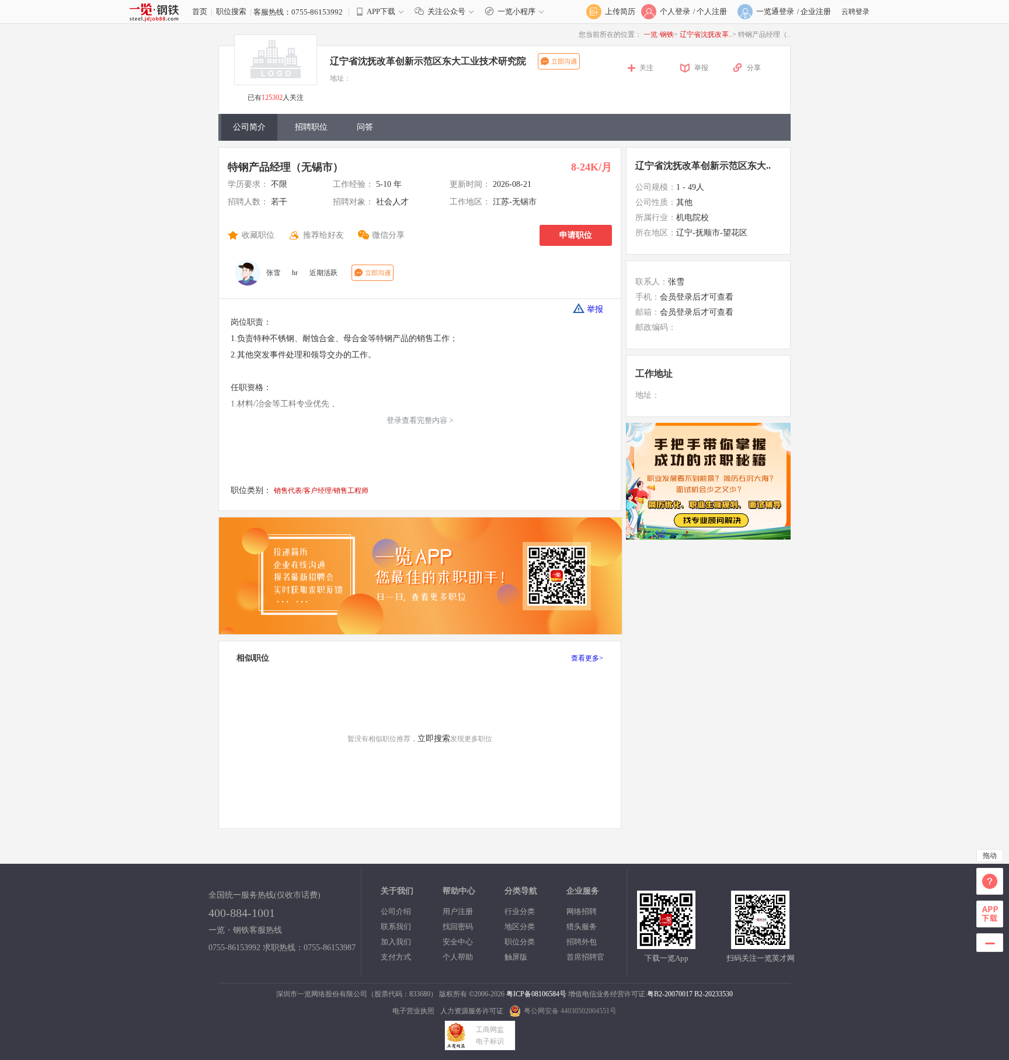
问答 (365, 127)
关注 (646, 68)
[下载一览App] (666, 944)
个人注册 (712, 11)
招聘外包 (581, 941)
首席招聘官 (585, 957)
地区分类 (520, 926)
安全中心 (458, 941)
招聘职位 (311, 127)
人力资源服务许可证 (471, 1011)
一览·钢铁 (658, 34)
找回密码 (458, 926)
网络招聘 (581, 911)
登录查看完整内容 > (420, 420)
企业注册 (816, 11)
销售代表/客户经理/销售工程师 (321, 490)
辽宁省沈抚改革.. (706, 34)
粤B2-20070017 (670, 994)
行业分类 (520, 911)
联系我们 (396, 926)
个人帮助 (458, 957)
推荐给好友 (323, 235)
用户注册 (458, 911)
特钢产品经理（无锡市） (285, 167)
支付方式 (396, 957)
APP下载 (381, 11)
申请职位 (575, 235)
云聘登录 (855, 12)
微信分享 (388, 235)
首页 (199, 11)
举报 (701, 68)
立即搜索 (433, 738)
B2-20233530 (713, 994)
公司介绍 (396, 911)
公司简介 (249, 127)
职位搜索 (231, 11)
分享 (754, 68)
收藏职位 (258, 235)
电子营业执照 (413, 1011)
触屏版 (516, 957)
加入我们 (396, 941)
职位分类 (520, 941)
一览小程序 (516, 11)
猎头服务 (581, 926)
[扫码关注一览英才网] (760, 944)
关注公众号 (446, 11)
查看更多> (587, 658)
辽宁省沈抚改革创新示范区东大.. (703, 166)
